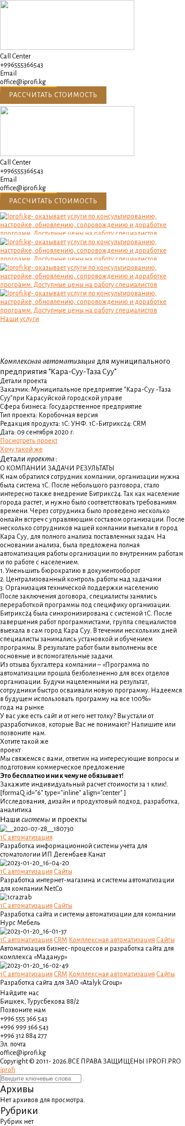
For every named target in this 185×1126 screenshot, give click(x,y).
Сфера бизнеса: (24, 406)
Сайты (63, 871)
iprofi (7, 1069)
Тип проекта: (18, 415)
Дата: (8, 432)
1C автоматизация (26, 837)
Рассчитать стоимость (53, 94)
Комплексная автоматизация (112, 939)
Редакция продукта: (30, 423)
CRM (60, 939)
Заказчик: (15, 389)
